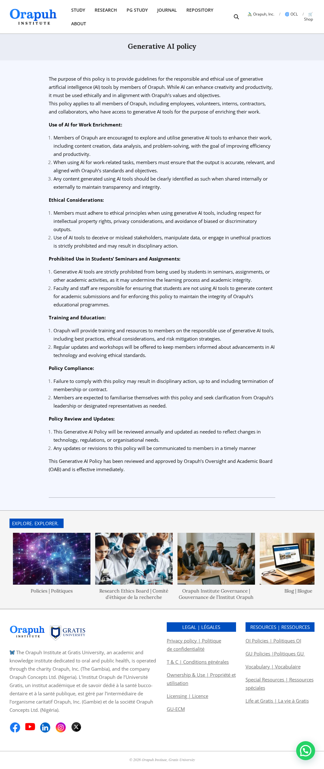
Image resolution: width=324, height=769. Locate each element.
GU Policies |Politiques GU (275, 653)
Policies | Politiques (39, 591)
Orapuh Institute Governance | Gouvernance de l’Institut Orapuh (203, 594)
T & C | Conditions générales (198, 662)
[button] (305, 750)
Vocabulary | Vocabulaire (273, 666)
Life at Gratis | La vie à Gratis (277, 701)
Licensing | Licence (187, 696)
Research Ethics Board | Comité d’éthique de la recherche (121, 594)
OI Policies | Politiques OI (273, 640)
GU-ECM (176, 709)
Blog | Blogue (286, 591)
